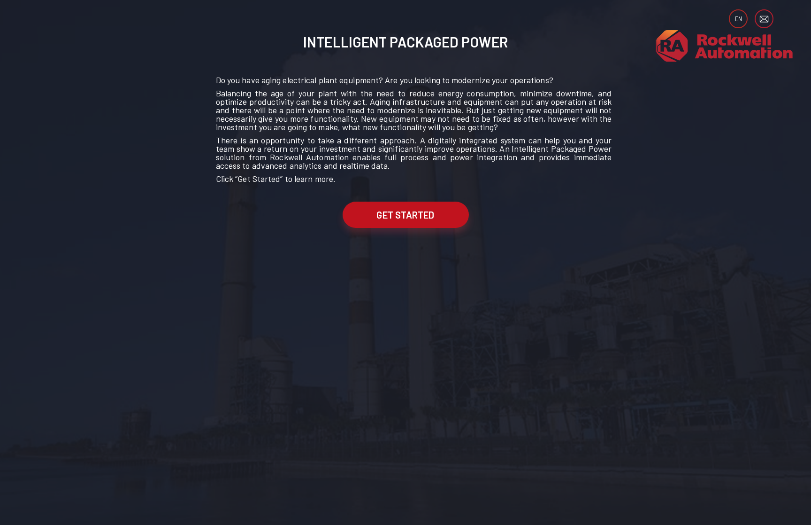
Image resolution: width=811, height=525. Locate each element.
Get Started (405, 214)
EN (738, 19)
